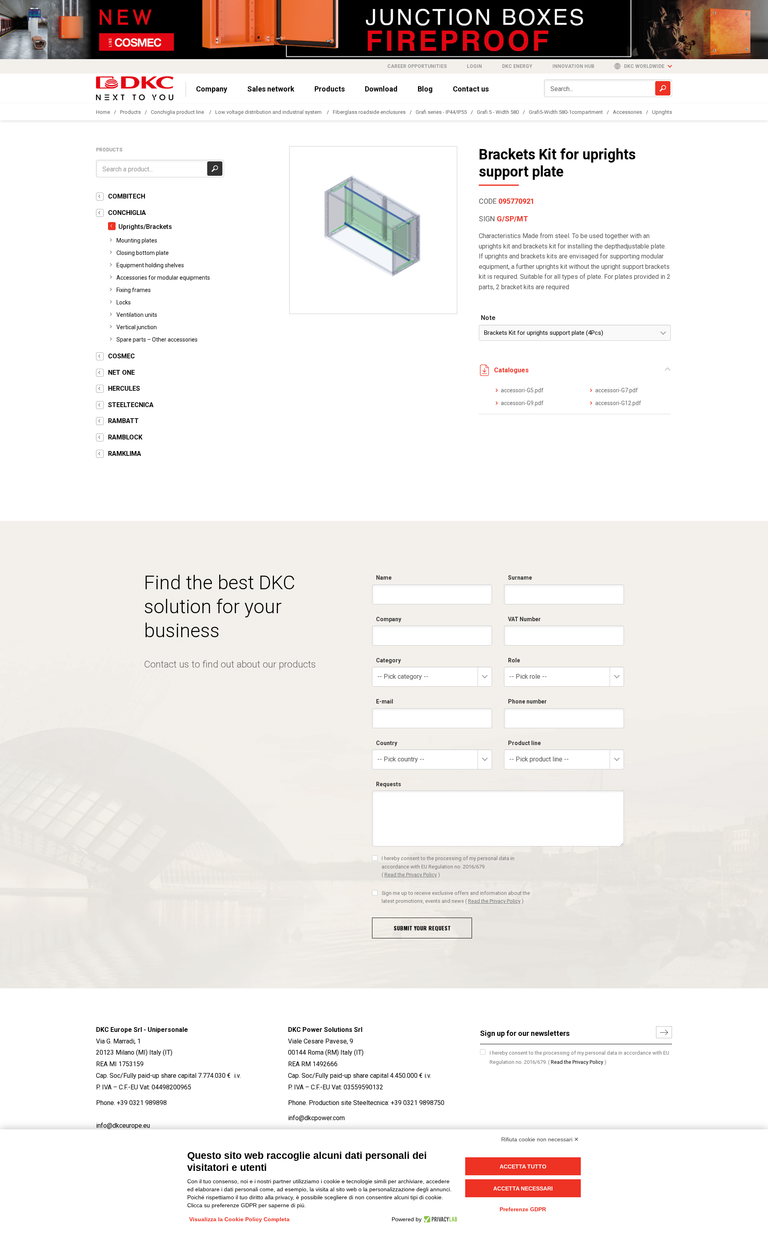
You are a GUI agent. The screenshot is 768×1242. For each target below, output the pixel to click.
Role (514, 660)
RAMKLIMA (124, 453)
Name (384, 577)
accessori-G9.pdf (522, 403)
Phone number (527, 701)
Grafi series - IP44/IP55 (441, 112)
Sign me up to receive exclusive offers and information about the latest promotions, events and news (456, 897)
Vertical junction (136, 327)
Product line (524, 743)
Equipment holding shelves (150, 265)
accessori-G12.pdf (618, 403)
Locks (123, 302)
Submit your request (422, 928)
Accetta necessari (523, 1188)
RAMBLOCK (125, 437)
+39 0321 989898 (142, 1103)
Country (386, 743)
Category (388, 660)
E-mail (384, 701)
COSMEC (121, 356)
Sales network (270, 89)
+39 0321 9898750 (417, 1103)
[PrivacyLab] (439, 1219)
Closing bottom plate (142, 253)
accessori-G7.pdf (616, 390)
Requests (388, 784)
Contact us (471, 89)
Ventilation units (136, 315)
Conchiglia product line (178, 112)
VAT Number (524, 619)
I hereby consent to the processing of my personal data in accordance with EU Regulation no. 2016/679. (448, 866)
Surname (520, 577)
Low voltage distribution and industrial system (269, 112)
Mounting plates (136, 240)
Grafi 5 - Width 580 (498, 112)
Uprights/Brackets (145, 227)
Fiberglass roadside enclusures (369, 112)
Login (474, 66)
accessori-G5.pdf (522, 390)
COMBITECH (126, 196)
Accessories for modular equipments (163, 277)
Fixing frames (133, 290)
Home (103, 112)
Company (211, 89)
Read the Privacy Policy (410, 875)
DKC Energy (517, 66)
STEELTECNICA (131, 405)
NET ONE (121, 372)
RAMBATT (123, 421)
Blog (425, 89)
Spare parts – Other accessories (157, 339)
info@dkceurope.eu (123, 1125)
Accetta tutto (523, 1166)
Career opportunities (417, 66)
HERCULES (124, 388)
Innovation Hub (573, 66)
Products (329, 89)
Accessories (627, 112)
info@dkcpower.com (316, 1118)
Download (381, 89)
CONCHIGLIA (127, 213)
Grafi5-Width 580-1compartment (566, 112)
